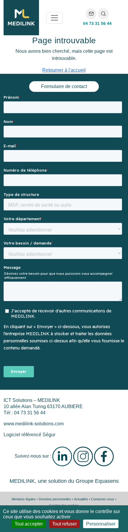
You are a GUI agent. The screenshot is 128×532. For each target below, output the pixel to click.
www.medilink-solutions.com (34, 423)
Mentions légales (24, 499)
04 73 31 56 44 (97, 23)
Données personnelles (55, 499)
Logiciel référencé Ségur (29, 434)
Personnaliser (100, 523)
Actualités (81, 499)
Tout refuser (64, 523)
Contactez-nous (102, 499)
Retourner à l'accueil (64, 70)
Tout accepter (29, 523)
